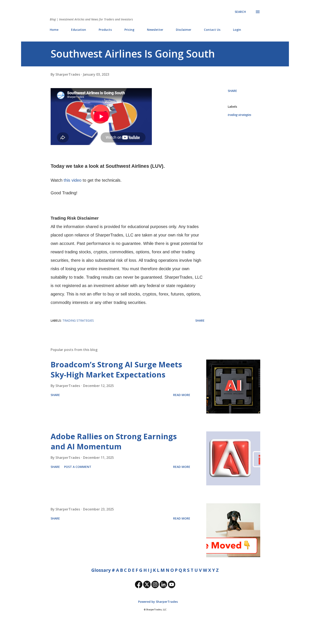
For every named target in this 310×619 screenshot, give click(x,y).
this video (72, 180)
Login (237, 30)
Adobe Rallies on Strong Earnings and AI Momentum (114, 441)
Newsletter (155, 30)
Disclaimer (183, 30)
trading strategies (239, 115)
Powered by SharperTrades (157, 602)
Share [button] (232, 91)
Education (78, 30)
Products (105, 30)
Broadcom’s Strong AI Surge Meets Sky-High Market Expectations (116, 369)
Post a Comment (77, 467)
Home (54, 30)
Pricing (129, 30)
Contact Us (212, 30)
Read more (181, 395)
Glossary (101, 570)
